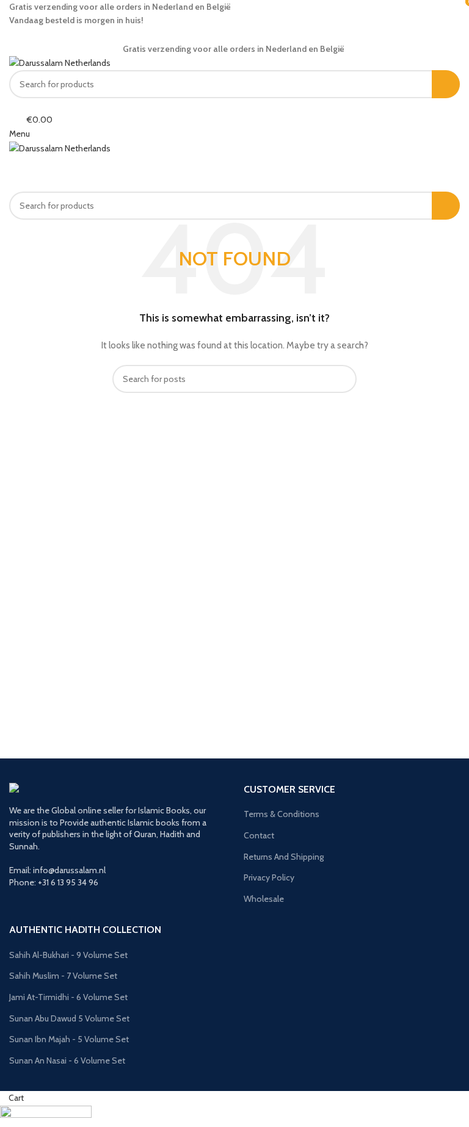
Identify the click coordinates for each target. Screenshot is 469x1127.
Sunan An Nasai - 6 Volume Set (67, 1060)
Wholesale (264, 898)
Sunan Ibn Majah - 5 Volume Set (69, 1039)
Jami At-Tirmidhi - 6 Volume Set (68, 997)
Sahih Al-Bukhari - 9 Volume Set (68, 954)
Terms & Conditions (281, 813)
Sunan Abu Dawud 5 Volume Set (69, 1018)
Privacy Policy (269, 877)
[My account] (12, 104)
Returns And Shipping (284, 856)
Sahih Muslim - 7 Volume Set (63, 975)
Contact (259, 835)
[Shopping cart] (12, 161)
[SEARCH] (446, 84)
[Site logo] (60, 62)
